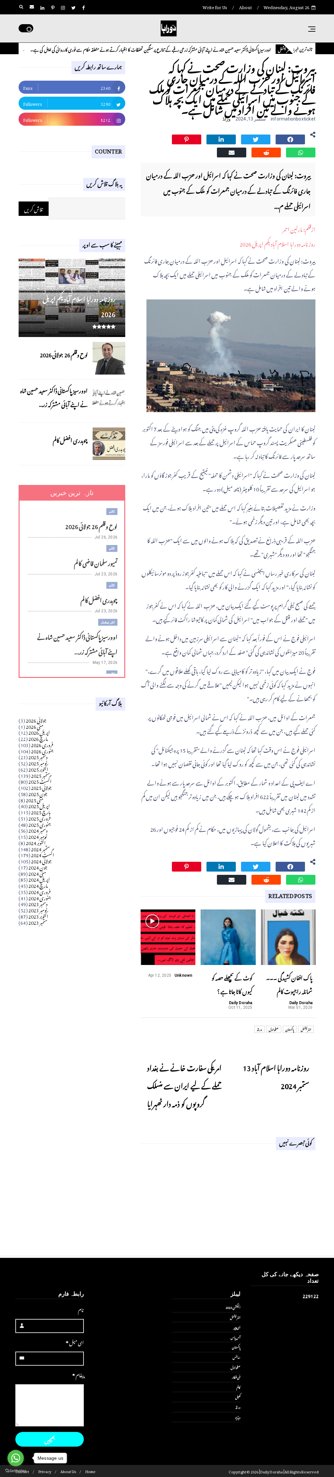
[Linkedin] (221, 138)
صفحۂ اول (274, 1029)
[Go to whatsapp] (16, 1458)
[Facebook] (290, 138)
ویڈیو (237, 1417)
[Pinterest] (186, 138)
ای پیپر (237, 1327)
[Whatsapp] (300, 151)
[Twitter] (255, 138)
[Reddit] (266, 151)
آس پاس (235, 1337)
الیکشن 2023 (233, 1307)
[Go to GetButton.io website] (15, 1470)
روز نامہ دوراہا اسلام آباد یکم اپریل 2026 (277, 243)
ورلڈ (226, 118)
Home (90, 1471)
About (245, 6)
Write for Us (215, 6)
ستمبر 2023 (38, 921)
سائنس (236, 1357)
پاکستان (289, 1029)
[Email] (231, 151)
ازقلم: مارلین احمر (298, 228)
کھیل (237, 1397)
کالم (31, 49)
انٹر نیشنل (306, 1029)
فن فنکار (236, 1377)
